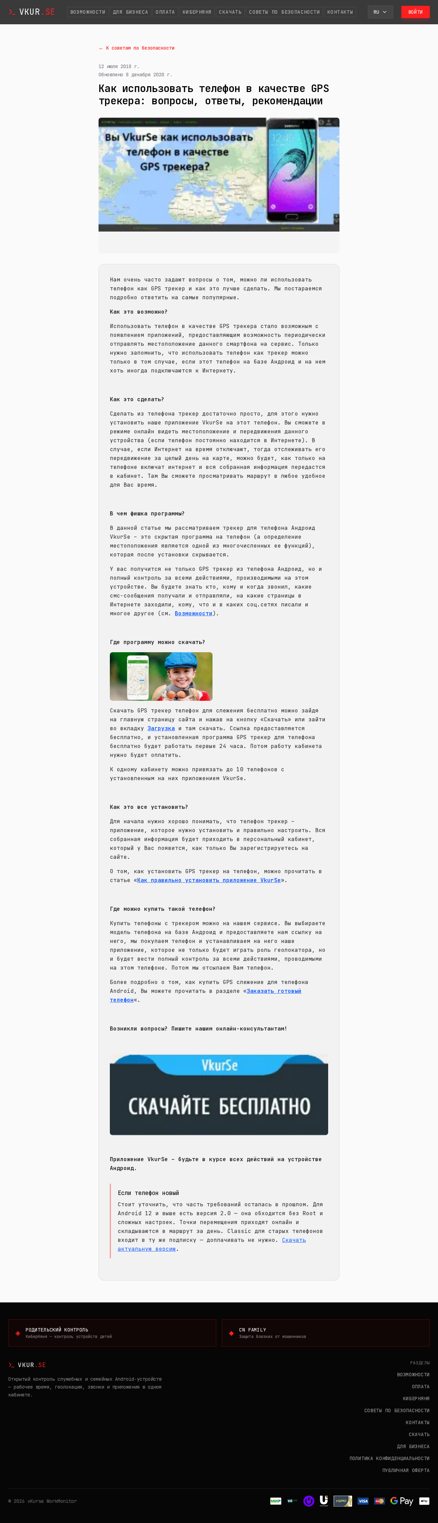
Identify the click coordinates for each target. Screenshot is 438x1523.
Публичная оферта (406, 1470)
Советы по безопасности (284, 12)
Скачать (230, 12)
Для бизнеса (130, 12)
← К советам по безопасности (137, 48)
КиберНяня (197, 12)
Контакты (340, 12)
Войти (415, 12)
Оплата (165, 12)
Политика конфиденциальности (389, 1458)
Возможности (87, 12)
